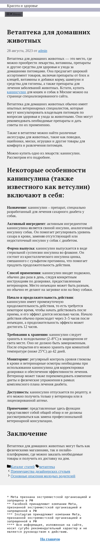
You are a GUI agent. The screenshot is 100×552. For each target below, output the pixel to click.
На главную (50, 539)
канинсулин (16, 92)
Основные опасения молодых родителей (43, 476)
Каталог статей (23, 467)
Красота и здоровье (22, 6)
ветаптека (47, 467)
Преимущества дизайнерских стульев (40, 471)
